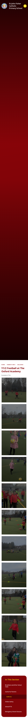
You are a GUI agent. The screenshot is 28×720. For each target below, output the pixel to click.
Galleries (20, 364)
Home (3, 364)
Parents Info (11, 364)
